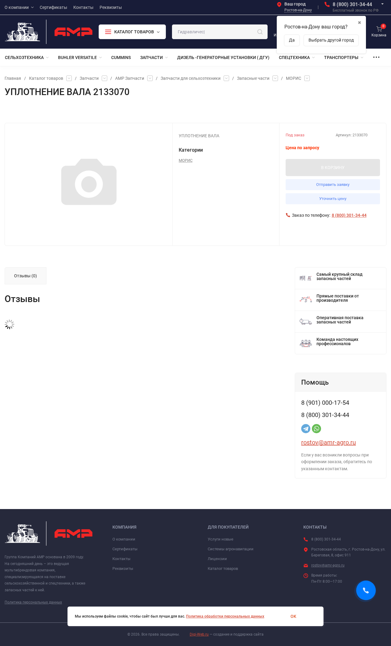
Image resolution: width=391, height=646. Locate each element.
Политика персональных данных (33, 602)
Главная (13, 78)
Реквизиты (122, 568)
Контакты (121, 558)
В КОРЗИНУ (333, 167)
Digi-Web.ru (199, 634)
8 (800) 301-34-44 (352, 4)
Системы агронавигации (231, 549)
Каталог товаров (46, 78)
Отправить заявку (332, 184)
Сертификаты (124, 549)
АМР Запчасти (129, 78)
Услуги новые (220, 539)
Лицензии (217, 558)
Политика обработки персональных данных (225, 616)
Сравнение (75, 110)
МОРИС (293, 78)
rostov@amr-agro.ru (328, 442)
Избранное (22, 110)
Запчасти (89, 78)
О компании (123, 539)
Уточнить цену (332, 198)
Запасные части (253, 78)
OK (293, 616)
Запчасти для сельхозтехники (191, 78)
